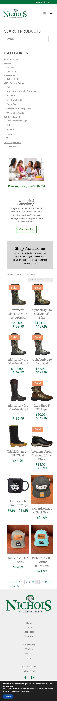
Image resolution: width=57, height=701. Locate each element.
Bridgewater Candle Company (21, 91)
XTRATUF (11, 71)
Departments (29, 645)
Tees (8, 138)
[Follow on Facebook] (25, 677)
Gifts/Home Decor (14, 83)
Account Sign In (42, 2)
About (29, 627)
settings (25, 691)
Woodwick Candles (15, 113)
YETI (8, 86)
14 (50, 582)
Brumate (10, 95)
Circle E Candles (14, 99)
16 (14, 586)
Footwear (9, 75)
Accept (8, 696)
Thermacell (12, 145)
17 (18, 586)
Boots (7, 63)
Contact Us (26, 229)
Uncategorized (11, 59)
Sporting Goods (12, 142)
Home (29, 623)
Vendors (29, 649)
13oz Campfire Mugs (16, 120)
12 (42, 582)
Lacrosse (10, 67)
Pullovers (11, 129)
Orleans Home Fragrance (18, 108)
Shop (29, 658)
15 (9, 586)
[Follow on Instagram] (33, 677)
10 (33, 582)
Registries (29, 632)
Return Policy (29, 671)
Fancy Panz (12, 104)
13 (46, 582)
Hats (8, 125)
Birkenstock (12, 79)
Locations (29, 636)
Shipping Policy (29, 666)
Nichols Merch (12, 117)
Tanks (9, 133)
